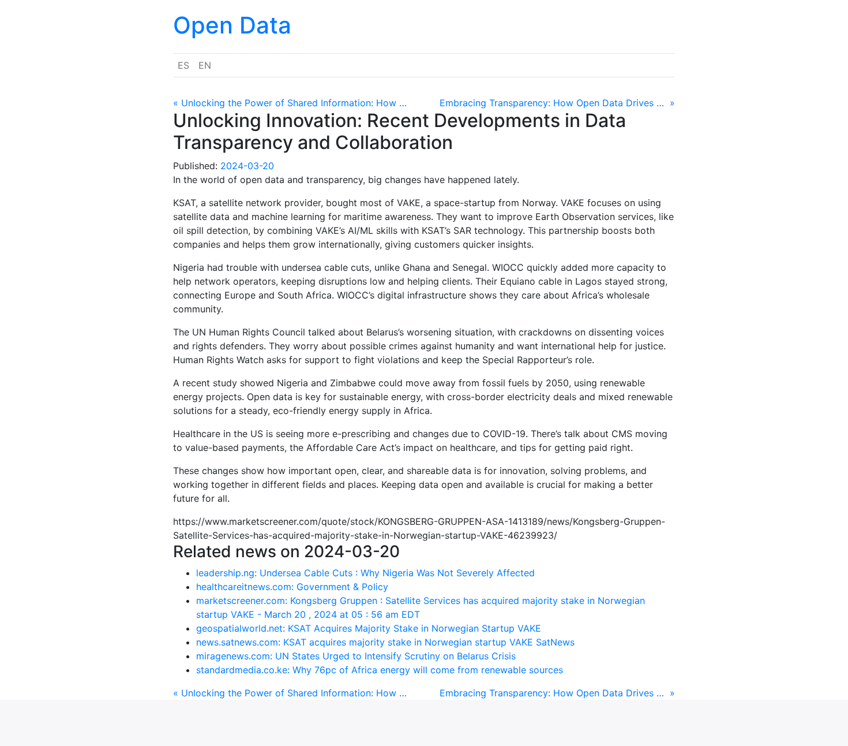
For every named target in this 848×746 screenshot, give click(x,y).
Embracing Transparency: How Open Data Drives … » (557, 103)
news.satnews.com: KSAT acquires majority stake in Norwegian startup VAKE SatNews (385, 642)
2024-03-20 (247, 165)
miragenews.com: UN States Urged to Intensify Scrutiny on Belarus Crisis (356, 656)
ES (183, 65)
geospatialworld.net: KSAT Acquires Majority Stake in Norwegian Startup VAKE (368, 628)
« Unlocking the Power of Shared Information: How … (290, 103)
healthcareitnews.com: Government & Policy (292, 586)
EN (204, 65)
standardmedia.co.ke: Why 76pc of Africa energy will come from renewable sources (379, 670)
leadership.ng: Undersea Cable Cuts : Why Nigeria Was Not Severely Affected (365, 573)
